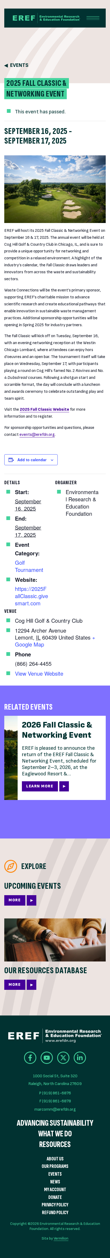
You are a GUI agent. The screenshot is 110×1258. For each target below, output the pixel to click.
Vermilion (61, 1238)
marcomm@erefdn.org (55, 1109)
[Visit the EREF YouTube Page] (47, 1058)
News (55, 1182)
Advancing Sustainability (55, 1123)
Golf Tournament (29, 566)
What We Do (55, 1134)
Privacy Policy (55, 1205)
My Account (55, 1190)
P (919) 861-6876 (55, 1093)
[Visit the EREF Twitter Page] (63, 1058)
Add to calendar (31, 459)
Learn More (39, 786)
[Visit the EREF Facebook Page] (30, 1058)
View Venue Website (39, 673)
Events (19, 65)
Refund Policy (55, 1213)
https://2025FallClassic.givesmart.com (31, 596)
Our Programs (55, 1166)
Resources (55, 1144)
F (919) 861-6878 (55, 1101)
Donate (55, 1197)
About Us (55, 1159)
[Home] (42, 18)
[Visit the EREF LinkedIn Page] (80, 1058)
